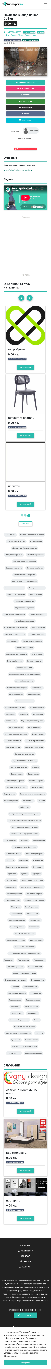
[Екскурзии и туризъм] (15, 558)
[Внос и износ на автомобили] (17, 737)
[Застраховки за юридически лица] (25, 837)
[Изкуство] (25, 843)
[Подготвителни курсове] (25, 937)
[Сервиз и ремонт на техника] (25, 976)
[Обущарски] (17, 910)
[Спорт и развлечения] (25, 651)
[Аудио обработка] (17, 697)
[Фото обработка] (32, 1010)
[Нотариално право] (13, 903)
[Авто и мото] (11, 538)
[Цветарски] (17, 1043)
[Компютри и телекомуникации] (25, 584)
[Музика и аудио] (36, 598)
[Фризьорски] (33, 1016)
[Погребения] (35, 930)
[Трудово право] (16, 1003)
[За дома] (42, 804)
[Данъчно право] (17, 777)
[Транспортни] (37, 996)
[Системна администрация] (16, 983)
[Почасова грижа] (37, 943)
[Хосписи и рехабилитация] (25, 1030)
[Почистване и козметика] (25, 950)
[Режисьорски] (40, 963)
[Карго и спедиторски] (35, 857)
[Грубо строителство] (20, 770)
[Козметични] (38, 863)
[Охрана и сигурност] (38, 617)
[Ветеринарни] (39, 717)
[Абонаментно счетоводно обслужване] (25, 677)
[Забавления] (25, 810)
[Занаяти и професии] (36, 558)
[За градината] (29, 804)
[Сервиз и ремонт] (36, 970)
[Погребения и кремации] (25, 624)
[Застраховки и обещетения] (25, 564)
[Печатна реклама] (18, 930)
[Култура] (25, 877)
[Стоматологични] (31, 990)
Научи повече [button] (10, 1356)
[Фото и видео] (38, 657)
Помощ (27, 1261)
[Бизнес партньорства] (25, 704)
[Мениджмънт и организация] (33, 890)
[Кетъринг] (11, 863)
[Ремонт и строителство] (15, 637)
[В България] (11, 717)
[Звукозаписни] (11, 843)
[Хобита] (37, 1023)
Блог (27, 1256)
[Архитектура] (38, 691)
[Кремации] (13, 877)
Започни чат (27, 120)
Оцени (26, 114)
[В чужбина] (24, 717)
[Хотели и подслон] (35, 664)
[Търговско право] (34, 1003)
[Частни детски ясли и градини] (25, 1050)
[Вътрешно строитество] (25, 757)
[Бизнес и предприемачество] (33, 538)
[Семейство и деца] (38, 637)
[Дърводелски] (10, 797)
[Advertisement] (25, 246)
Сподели (26, 95)
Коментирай (27, 107)
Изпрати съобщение (26, 82)
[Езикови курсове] (12, 804)
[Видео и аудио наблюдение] (33, 724)
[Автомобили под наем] (25, 684)
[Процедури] (9, 963)
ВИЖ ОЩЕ (25, 524)
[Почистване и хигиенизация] (16, 631)
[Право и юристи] (39, 631)
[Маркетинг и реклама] (17, 598)
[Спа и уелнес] (13, 644)
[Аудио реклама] (34, 697)
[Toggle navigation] (45, 4)
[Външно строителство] (36, 744)
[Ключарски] (24, 863)
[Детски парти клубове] (15, 784)
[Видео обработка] (16, 730)
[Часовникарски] (32, 1043)
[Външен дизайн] (39, 737)
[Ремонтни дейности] (16, 970)
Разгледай (27, 367)
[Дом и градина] (37, 544)
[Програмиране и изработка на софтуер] (25, 956)
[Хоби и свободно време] (20, 1023)
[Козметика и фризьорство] (25, 578)
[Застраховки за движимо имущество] (25, 817)
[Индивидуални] (40, 843)
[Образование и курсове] (25, 611)
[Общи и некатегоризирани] (15, 617)
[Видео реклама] (35, 730)
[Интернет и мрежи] (14, 857)
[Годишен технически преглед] (25, 764)
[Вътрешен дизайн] (14, 750)
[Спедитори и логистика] (33, 644)
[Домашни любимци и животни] (25, 551)
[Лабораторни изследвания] (33, 883)
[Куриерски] (37, 877)
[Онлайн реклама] (32, 910)
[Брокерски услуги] (38, 711)
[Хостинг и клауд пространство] (19, 1036)
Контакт (27, 1266)
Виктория (34, 130)
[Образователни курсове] (35, 903)
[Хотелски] (40, 1036)
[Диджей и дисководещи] (17, 790)
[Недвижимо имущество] (25, 604)
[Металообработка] (15, 897)
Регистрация (27, 1315)
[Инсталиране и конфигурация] (25, 850)
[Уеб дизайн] (16, 1010)
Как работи (27, 1250)
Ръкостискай (26, 101)
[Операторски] (17, 917)
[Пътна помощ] (24, 963)
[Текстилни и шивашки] (18, 996)
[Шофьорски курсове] (34, 1056)
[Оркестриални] (33, 917)
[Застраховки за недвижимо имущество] (25, 824)
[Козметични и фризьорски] (18, 870)
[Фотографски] (18, 1016)
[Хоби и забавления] (16, 664)
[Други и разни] (38, 790)
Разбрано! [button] (25, 1363)
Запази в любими (27, 88)
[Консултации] (38, 870)
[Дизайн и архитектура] (17, 544)
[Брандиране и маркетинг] (15, 711)
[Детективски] (34, 777)
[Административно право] (17, 691)
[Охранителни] (36, 923)
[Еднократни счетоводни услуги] (34, 797)
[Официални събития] (17, 923)
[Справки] (16, 990)
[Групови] (36, 770)
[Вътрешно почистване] (35, 750)
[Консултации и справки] (15, 591)
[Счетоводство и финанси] (17, 657)
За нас (27, 1245)
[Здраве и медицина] (15, 571)
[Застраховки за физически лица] (25, 830)
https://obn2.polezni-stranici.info (18, 170)
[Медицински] (11, 890)
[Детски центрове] (37, 784)
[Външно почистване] (13, 744)
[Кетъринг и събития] (36, 571)
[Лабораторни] (12, 883)
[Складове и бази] (38, 983)
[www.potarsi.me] (13, 4)
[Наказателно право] (35, 897)
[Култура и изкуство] (37, 591)
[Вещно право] (12, 724)
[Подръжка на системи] (16, 943)
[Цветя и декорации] (25, 671)
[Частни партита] (15, 1056)
